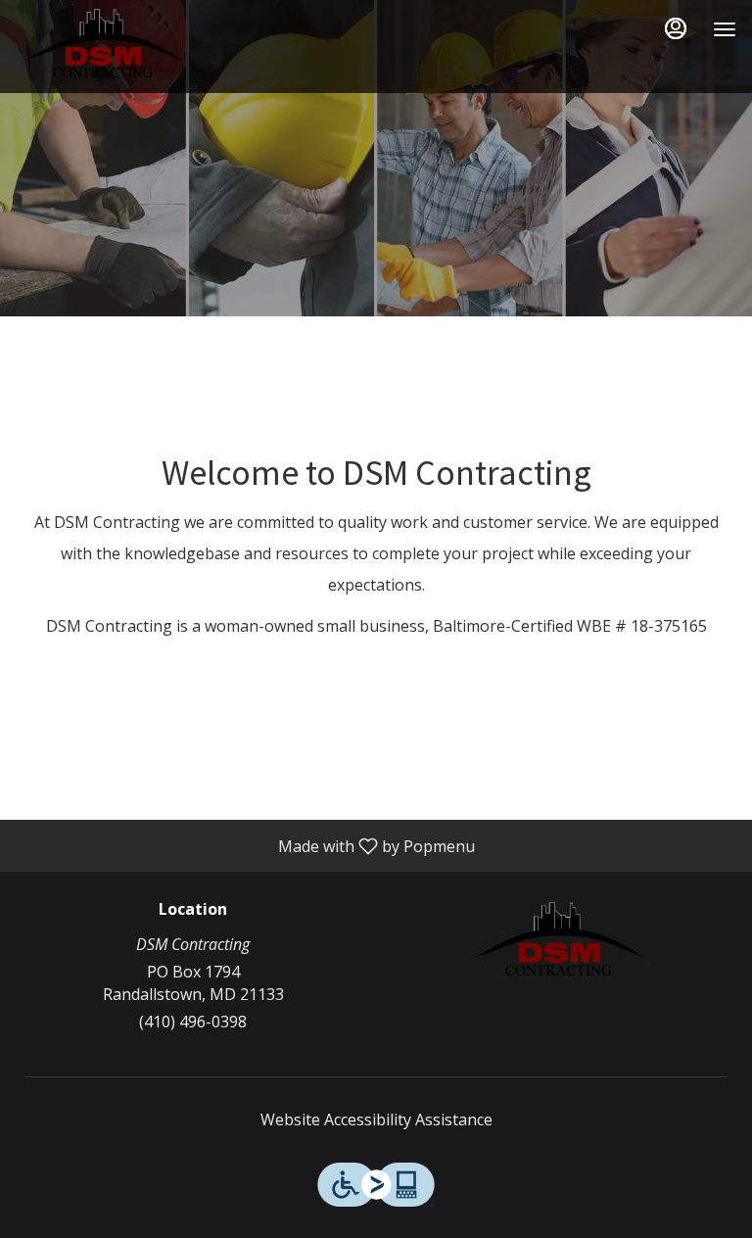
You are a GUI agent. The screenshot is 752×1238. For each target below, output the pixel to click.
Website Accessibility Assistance (376, 1119)
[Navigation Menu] (724, 29)
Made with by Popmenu (245, 845)
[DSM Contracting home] (104, 49)
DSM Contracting (559, 945)
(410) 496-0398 (193, 1021)
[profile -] (675, 28)
